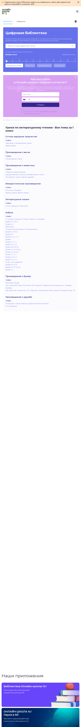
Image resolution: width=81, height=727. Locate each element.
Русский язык (59, 65)
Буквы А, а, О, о (11, 257)
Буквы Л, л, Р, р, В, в (13, 267)
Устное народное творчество (16, 206)
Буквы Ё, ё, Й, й (11, 265)
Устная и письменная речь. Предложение (21, 229)
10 (68, 59)
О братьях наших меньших (15, 172)
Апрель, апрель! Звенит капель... (17, 193)
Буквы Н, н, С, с (11, 260)
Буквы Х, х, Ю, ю (11, 232)
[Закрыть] (78, 2)
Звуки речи (9, 227)
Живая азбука (10, 146)
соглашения (43, 111)
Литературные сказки (13, 159)
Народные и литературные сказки (18, 143)
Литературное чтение (14, 65)
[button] (25, 99)
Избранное (21, 21)
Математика (30, 65)
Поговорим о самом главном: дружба (19, 177)
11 (75, 59)
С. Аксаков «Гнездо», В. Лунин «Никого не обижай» (25, 219)
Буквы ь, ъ (9, 270)
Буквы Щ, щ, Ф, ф (11, 247)
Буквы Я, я (9, 234)
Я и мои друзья (11, 306)
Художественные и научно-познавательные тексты (24, 175)
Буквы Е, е (9, 224)
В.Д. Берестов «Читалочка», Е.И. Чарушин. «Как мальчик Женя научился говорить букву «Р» (40, 290)
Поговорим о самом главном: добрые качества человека (27, 304)
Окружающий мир (44, 65)
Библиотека (7, 21)
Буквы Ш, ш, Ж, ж (12, 252)
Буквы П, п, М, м (11, 222)
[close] (76, 77)
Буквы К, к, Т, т (10, 242)
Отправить (40, 105)
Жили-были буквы (12, 283)
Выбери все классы (69, 54)
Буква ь (8, 239)
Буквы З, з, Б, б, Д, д (13, 249)
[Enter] (76, 21)
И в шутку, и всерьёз (13, 190)
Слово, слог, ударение (13, 262)
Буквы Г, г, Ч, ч (10, 254)
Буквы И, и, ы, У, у (12, 237)
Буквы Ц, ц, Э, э (11, 244)
